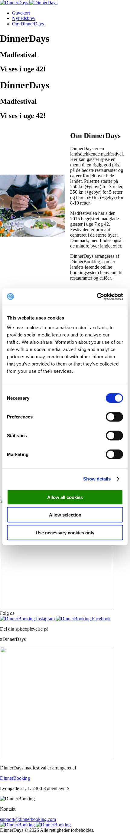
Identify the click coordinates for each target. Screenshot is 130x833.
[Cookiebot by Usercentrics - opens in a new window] (96, 296)
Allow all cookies (65, 497)
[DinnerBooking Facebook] (83, 618)
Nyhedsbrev (23, 18)
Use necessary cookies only (65, 532)
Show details (97, 478)
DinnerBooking (15, 778)
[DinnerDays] (28, 2)
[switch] (114, 416)
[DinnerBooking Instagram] (28, 618)
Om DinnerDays (28, 23)
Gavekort (21, 12)
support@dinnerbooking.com (28, 819)
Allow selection (65, 514)
